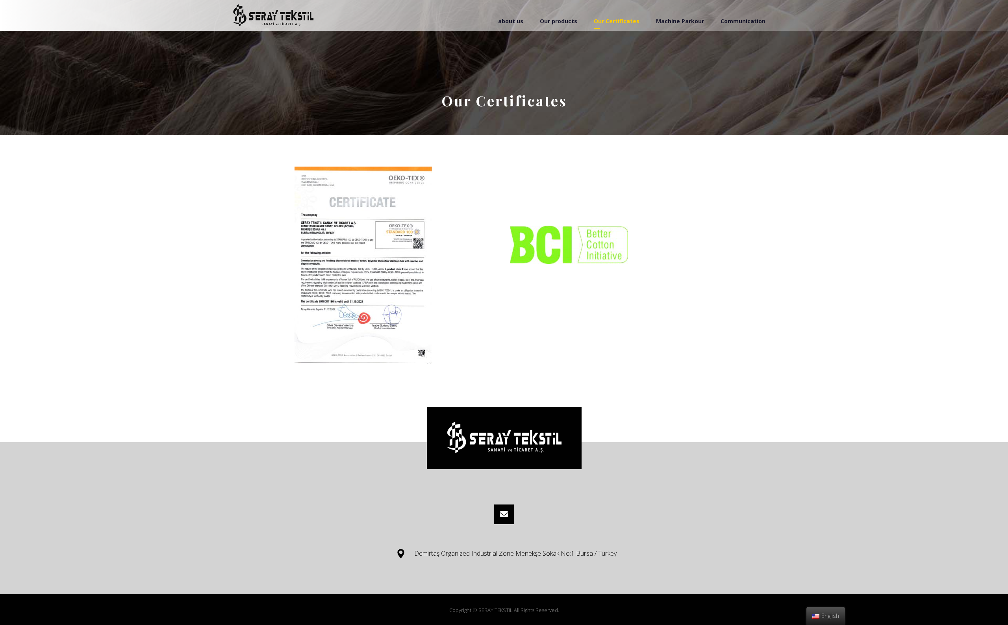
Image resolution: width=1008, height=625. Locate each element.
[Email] (504, 514)
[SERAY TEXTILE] (273, 15)
